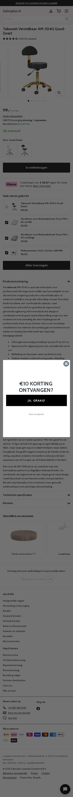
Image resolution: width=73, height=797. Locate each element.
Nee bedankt (36, 414)
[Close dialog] (66, 363)
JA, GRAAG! (36, 400)
